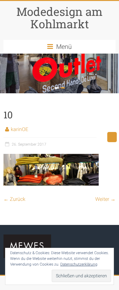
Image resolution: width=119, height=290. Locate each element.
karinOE (19, 129)
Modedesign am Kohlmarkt (59, 17)
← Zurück (14, 199)
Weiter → (105, 199)
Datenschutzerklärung (78, 264)
